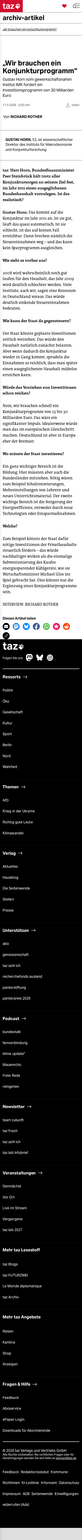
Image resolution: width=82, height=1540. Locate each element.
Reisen (8, 1331)
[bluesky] (39, 660)
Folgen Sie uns (13, 658)
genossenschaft (16, 955)
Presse (8, 910)
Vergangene (13, 1219)
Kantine (9, 1342)
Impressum (12, 1494)
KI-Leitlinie (31, 1483)
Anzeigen (10, 1364)
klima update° (14, 1054)
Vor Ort (9, 1197)
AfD (6, 800)
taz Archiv (11, 1297)
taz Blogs (10, 1264)
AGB (26, 1494)
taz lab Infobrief (15, 1153)
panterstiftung (14, 987)
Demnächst (12, 1186)
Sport (7, 734)
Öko (6, 701)
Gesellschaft (13, 712)
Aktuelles (10, 866)
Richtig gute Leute (18, 822)
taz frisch (10, 1131)
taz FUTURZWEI (15, 1275)
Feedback (11, 1398)
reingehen (11, 1086)
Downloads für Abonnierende (26, 1430)
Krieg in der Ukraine (19, 811)
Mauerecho (12, 1065)
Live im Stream (15, 1208)
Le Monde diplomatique (22, 1286)
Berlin (7, 745)
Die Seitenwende (16, 888)
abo (6, 944)
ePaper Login (13, 1419)
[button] (76, 6)
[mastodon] (29, 660)
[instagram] (50, 660)
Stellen (8, 899)
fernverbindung (15, 1043)
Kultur (7, 723)
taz (13, 646)
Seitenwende (42, 1494)
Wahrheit (10, 767)
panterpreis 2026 (17, 998)
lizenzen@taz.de (66, 1458)
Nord (7, 756)
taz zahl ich (12, 966)
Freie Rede (11, 1075)
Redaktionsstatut (35, 1472)
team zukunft (13, 1120)
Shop (7, 1353)
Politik (8, 690)
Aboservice (12, 1408)
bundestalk (12, 1032)
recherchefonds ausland (22, 976)
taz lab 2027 (12, 1230)
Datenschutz (69, 1483)
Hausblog (10, 877)
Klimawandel (13, 833)
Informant (49, 1483)
